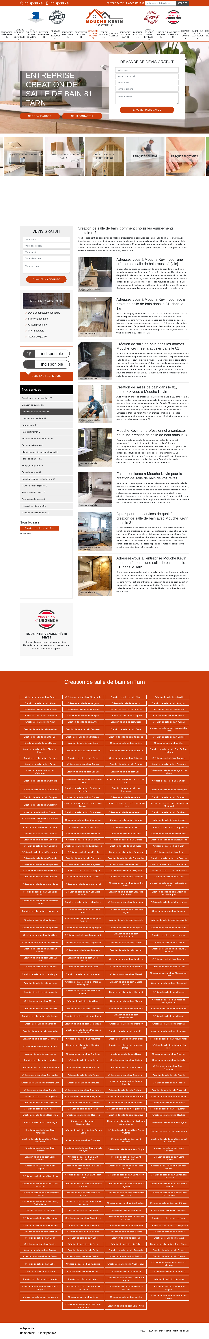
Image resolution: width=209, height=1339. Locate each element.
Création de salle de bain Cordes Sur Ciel (40, 819)
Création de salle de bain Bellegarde (83, 737)
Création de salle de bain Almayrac (169, 703)
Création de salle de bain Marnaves (83, 974)
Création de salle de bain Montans (126, 1008)
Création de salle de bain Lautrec (126, 942)
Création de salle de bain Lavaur (169, 942)
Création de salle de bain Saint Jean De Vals (168, 1167)
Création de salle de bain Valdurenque (125, 1264)
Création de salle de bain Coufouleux (83, 820)
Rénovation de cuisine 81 (67, 34)
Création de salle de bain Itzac (168, 876)
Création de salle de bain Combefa (169, 812)
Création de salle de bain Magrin (126, 966)
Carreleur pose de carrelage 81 (197, 34)
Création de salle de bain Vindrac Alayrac (169, 1287)
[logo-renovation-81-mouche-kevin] (104, 17)
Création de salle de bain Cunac (83, 827)
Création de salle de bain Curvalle (40, 833)
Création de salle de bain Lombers (126, 959)
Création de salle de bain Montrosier (168, 1031)
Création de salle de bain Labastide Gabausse (83, 893)
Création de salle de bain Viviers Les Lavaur (169, 1296)
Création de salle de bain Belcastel (40, 737)
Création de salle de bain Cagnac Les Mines (169, 771)
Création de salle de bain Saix (40, 1210)
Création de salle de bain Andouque (40, 715)
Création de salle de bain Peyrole (169, 1075)
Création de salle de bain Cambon (168, 781)
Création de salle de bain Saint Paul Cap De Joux (83, 1194)
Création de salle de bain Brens (83, 758)
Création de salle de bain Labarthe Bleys (126, 884)
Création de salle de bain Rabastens (168, 1096)
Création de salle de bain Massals (40, 992)
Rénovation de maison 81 (81, 34)
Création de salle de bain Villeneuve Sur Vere (126, 1287)
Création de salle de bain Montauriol (168, 1008)
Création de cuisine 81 (185, 34)
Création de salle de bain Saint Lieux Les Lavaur (40, 1185)
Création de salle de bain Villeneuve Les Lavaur (83, 1287)
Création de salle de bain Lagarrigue (83, 927)
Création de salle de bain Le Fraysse (169, 858)
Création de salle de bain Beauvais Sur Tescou (169, 729)
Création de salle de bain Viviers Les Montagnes (83, 1305)
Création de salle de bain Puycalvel (169, 1090)
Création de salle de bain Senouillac (126, 1225)
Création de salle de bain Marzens (40, 983)
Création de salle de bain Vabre (40, 1264)
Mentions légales (181, 1331)
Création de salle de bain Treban (83, 1256)
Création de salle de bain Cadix (126, 771)
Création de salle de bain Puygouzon (83, 1096)
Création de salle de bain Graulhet (40, 876)
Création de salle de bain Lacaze (40, 920)
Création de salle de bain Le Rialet (126, 1102)
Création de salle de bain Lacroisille (126, 920)
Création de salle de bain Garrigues (83, 870)
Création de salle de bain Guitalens (126, 876)
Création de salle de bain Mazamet (126, 992)
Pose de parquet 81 (103, 34)
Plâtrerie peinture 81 (160, 34)
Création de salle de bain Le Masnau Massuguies (83, 983)
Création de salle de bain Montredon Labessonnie (83, 1031)
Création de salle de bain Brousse (168, 758)
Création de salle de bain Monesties (83, 1008)
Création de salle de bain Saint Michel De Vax (40, 1194)
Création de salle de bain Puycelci (40, 1096)
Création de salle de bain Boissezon (83, 750)
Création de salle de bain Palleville (168, 1060)
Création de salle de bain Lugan (83, 966)
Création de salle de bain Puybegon (126, 1090)
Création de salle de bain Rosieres (83, 1115)
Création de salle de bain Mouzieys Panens (126, 1046)
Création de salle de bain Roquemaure (169, 1108)
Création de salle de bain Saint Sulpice (126, 1203)
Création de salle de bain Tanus (168, 1238)
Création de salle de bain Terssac (40, 1250)
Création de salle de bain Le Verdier (40, 1279)
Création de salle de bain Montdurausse (126, 1016)
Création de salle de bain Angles (83, 715)
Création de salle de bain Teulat (83, 1250)
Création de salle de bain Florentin (40, 858)
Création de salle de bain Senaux (83, 1225)
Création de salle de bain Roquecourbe (126, 1108)
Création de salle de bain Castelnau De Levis (126, 804)
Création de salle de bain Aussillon (40, 729)
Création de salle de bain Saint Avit (83, 1140)
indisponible (33, 3)
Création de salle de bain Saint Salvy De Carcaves (169, 1194)
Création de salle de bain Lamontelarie (83, 935)
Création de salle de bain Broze (40, 764)
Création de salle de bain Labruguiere (169, 902)
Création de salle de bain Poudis (83, 1082)
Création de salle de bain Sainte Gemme (40, 1158)
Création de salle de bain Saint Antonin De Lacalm (40, 1140)
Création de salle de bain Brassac (40, 758)
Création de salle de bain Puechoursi (83, 1090)
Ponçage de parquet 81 (55, 34)
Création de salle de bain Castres (40, 812)
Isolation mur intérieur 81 (34, 418)
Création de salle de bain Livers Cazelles (83, 959)
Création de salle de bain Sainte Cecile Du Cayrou (83, 1149)
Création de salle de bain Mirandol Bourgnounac (168, 1001)
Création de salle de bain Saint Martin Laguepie (126, 1185)
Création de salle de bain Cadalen (83, 771)
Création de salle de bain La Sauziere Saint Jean (126, 1218)
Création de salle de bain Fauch (168, 846)
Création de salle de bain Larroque (169, 935)
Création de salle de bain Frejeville (83, 864)
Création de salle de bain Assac (126, 722)
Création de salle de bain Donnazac (168, 833)
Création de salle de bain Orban (83, 1060)
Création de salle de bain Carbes (83, 797)
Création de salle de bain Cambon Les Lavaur (83, 780)
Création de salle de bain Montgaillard (83, 1024)
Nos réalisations (39, 116)
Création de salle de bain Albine (40, 703)
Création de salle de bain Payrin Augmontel (168, 1067)
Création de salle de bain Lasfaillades (40, 942)
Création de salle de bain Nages (40, 1054)
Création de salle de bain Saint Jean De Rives (126, 1167)
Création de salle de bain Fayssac (126, 846)
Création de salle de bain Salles (126, 1210)
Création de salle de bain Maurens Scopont (83, 992)
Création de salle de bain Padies (126, 1060)
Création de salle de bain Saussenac (40, 1218)
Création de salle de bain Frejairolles (40, 864)
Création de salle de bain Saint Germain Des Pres (126, 1158)
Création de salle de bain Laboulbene (83, 902)
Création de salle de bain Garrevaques (169, 864)
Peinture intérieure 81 (43, 34)
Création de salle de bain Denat (126, 833)
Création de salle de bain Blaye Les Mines (40, 750)
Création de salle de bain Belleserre (126, 737)
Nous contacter (82, 116)
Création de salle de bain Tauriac (40, 1244)
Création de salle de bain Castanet (40, 805)
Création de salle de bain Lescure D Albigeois (168, 950)
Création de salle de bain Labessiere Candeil (40, 902)
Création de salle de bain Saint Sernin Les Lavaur (83, 1202)
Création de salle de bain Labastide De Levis (169, 884)
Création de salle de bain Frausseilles (126, 858)
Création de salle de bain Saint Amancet (40, 1131)
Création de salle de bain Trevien (169, 1256)
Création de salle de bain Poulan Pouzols (126, 1082)
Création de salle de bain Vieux (169, 1279)
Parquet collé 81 (113, 34)
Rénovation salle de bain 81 (125, 34)
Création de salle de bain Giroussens (169, 870)
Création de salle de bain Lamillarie (40, 935)
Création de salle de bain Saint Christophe (40, 1149)
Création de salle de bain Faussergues (40, 852)
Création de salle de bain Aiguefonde (83, 697)
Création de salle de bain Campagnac (169, 789)
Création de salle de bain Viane (83, 1279)
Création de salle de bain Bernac (40, 743)
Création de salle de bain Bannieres (83, 729)
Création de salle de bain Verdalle (169, 1271)
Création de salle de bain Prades (169, 1082)
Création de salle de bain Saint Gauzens (169, 1149)
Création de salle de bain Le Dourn (83, 839)
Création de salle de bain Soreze (169, 1231)
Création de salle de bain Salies (83, 1210)
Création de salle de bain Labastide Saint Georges (169, 893)
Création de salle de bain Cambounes (40, 789)
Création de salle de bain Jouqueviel (83, 884)
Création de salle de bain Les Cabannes (40, 771)
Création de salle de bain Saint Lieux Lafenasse (169, 1176)
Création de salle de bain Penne (83, 1075)
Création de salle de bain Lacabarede (40, 911)
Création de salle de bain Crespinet (40, 827)
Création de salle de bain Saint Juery (40, 1176)
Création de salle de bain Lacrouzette (169, 920)
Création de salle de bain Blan (168, 743)
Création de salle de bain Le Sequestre (169, 1225)
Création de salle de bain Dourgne (40, 839)
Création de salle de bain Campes (40, 797)
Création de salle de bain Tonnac (169, 1250)
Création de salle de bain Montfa (40, 1024)
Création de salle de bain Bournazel (126, 750)
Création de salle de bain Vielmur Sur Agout (126, 1279)
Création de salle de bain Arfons (168, 715)
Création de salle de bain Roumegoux (40, 1122)
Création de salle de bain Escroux (40, 846)
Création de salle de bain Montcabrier (40, 1016)
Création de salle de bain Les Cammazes (126, 789)
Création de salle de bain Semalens (40, 1225)
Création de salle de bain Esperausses (83, 846)
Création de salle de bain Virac (83, 1297)
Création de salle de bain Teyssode (126, 1250)
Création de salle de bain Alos (126, 703)
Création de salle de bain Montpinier (40, 1031)
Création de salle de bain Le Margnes (40, 974)
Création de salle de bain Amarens (40, 709)
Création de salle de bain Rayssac (40, 1102)
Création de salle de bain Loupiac (40, 966)
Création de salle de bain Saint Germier (169, 1158)
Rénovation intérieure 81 (7, 34)
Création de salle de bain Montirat (168, 1024)
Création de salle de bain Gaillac (126, 864)
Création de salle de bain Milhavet (83, 1001)
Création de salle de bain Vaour (40, 1271)
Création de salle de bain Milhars (40, 1001)
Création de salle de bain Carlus (126, 797)
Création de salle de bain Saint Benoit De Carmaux (169, 1140)
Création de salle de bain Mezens (169, 992)
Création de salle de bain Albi (169, 697)
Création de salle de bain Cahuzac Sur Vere (126, 780)
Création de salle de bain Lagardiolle (40, 927)
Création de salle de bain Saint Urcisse (169, 1203)
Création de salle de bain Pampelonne (40, 1067)
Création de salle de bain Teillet (126, 1244)
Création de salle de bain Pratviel (40, 1090)
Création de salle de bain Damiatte (83, 833)
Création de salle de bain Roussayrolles (83, 1122)
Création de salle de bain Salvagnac (168, 1210)
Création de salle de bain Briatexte (126, 758)
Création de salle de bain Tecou (83, 1244)
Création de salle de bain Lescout (126, 950)
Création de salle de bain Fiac (168, 852)
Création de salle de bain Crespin (169, 820)
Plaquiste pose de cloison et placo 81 (149, 34)
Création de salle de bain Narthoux (83, 1054)
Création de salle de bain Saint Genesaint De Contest (83, 1158)
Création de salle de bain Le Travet (40, 1256)
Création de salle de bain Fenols (83, 852)
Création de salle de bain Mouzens (40, 1046)
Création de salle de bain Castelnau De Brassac (83, 804)
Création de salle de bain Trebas (126, 1256)
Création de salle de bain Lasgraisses (83, 942)
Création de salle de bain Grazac (83, 876)
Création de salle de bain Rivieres (40, 1108)
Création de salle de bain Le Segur (169, 1218)
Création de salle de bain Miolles (126, 1001)
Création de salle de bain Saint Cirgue (126, 1149)
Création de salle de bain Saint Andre (169, 1131)
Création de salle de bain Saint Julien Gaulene (126, 1176)
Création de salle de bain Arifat (40, 722)
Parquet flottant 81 (137, 34)
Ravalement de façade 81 (173, 34)
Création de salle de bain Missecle (40, 1008)
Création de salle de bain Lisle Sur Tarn (40, 959)
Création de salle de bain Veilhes (83, 1271)
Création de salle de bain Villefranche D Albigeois (40, 1287)
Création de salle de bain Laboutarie (126, 902)
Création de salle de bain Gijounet (126, 870)
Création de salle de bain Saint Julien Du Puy (83, 1176)
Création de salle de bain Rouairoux (126, 1115)
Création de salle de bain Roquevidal (40, 1115)
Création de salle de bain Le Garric (40, 870)
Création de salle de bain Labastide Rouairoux (126, 893)
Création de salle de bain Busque (126, 764)
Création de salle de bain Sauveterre (83, 1218)
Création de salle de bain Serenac (40, 1231)
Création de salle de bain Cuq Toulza (169, 827)
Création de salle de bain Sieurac (126, 1231)
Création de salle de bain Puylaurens (126, 1096)
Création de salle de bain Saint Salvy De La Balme (40, 1202)
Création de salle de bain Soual (40, 1238)
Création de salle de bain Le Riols (169, 1102)
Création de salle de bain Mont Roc (126, 1031)
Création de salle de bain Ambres (126, 709)
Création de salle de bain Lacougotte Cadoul (83, 920)
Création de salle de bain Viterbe (126, 1297)
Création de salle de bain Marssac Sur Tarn (168, 974)
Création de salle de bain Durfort (126, 839)
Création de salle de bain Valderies (83, 1264)
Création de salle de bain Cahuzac (40, 781)
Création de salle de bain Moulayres (125, 1039)
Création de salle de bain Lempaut (83, 950)
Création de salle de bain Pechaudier (40, 1075)
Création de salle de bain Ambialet (83, 709)
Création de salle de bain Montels (169, 1016)
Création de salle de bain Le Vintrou (40, 1297)
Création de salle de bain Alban (126, 697)
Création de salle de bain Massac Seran (126, 983)
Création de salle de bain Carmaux (169, 797)
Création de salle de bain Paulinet (126, 1067)
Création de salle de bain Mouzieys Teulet (83, 1046)
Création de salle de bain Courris (126, 820)
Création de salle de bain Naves (125, 1054)
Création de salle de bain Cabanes (169, 764)
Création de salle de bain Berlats (169, 737)
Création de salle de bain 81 (93, 34)
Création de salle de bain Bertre (83, 743)
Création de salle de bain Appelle (126, 715)
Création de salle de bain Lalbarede (168, 927)
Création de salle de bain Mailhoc (169, 966)
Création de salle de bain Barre (126, 729)
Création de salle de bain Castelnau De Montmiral (169, 804)
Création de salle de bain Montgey (126, 1024)
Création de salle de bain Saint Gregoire (40, 1167)
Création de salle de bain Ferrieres (126, 852)
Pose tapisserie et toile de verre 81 (31, 34)
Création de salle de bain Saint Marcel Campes (83, 1185)
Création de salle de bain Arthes (83, 722)
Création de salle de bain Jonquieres (40, 884)
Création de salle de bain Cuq (126, 827)
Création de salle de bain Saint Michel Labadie (169, 1185)
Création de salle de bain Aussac (169, 722)
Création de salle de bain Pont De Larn (40, 1082)
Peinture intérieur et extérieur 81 (19, 34)
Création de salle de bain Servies (83, 1231)
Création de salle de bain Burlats (83, 764)
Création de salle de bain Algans (83, 703)
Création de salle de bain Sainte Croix (126, 1306)
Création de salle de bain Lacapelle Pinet (83, 911)
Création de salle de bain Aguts (40, 697)
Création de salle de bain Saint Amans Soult (83, 1131)
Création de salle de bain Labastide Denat (40, 893)
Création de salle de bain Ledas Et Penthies (40, 950)
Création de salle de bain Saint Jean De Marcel (83, 1167)
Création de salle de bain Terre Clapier (168, 1244)
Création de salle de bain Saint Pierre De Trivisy (126, 1194)
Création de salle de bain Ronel (83, 1108)
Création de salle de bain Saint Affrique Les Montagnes (126, 1122)
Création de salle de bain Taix (126, 1238)
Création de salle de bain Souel (83, 1238)
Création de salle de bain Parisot (83, 1067)
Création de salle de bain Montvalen (40, 1039)
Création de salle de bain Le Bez (126, 743)
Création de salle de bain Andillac (169, 709)
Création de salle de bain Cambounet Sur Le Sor (83, 789)
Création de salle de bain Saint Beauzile (126, 1140)
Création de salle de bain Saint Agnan (169, 1122)
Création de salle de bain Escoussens (169, 839)
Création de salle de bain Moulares (83, 1039)
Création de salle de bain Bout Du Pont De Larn (169, 750)
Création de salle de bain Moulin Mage (168, 1039)
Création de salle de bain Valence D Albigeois (168, 1263)
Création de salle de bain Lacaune (168, 911)
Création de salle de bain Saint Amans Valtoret (126, 1131)
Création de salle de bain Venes (126, 1271)
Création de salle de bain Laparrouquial (126, 935)
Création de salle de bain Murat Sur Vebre (169, 1046)
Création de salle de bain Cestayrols (126, 812)
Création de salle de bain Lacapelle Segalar (126, 911)
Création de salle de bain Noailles (40, 1060)
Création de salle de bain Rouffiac (168, 1115)
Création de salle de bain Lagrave (126, 927)
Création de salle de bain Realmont (83, 1102)
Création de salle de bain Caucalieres (83, 812)
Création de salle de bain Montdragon (83, 1016)
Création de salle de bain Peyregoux (126, 1075)
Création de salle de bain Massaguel (169, 983)
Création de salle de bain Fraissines (83, 858)
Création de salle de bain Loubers (168, 959)
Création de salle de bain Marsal (126, 974)
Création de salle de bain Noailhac (168, 1054)
